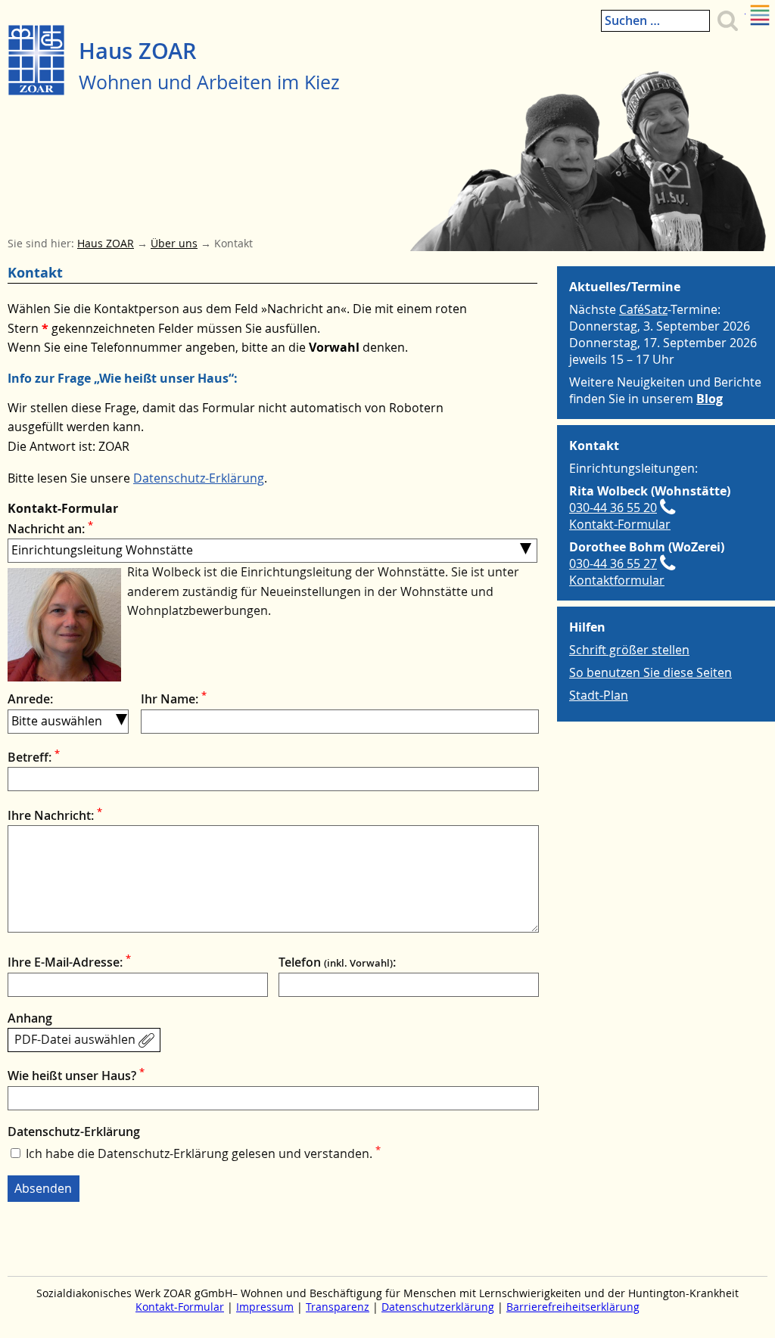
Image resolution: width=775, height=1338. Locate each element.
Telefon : (337, 962)
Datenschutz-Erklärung (198, 478)
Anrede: (30, 699)
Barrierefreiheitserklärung (573, 1307)
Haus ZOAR (138, 51)
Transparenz (337, 1307)
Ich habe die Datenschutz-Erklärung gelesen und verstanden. (203, 1153)
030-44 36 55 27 (613, 563)
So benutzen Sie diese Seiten (650, 672)
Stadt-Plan (598, 695)
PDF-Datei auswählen (74, 1039)
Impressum (265, 1307)
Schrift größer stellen (629, 649)
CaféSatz (643, 309)
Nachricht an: (50, 528)
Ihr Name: (174, 699)
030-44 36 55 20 (613, 507)
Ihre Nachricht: (55, 815)
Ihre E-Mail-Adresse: (69, 962)
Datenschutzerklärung (437, 1307)
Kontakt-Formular (620, 524)
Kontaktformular (617, 580)
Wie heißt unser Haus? (76, 1075)
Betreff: (34, 757)
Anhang (30, 1018)
